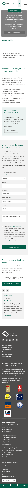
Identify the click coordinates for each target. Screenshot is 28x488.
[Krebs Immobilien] (7, 4)
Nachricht (5, 213)
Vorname (5, 182)
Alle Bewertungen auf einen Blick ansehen (14, 277)
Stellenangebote (6, 349)
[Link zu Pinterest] (10, 466)
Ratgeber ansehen (7, 352)
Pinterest (13, 340)
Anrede (4, 175)
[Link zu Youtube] (12, 466)
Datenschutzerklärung (15, 226)
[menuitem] (24, 3)
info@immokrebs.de (9, 241)
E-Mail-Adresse (6, 197)
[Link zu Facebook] (3, 466)
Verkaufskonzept (6, 356)
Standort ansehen (6, 431)
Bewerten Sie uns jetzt (11, 284)
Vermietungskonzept (7, 354)
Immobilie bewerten (7, 345)
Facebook (3, 340)
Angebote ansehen (7, 347)
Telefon (4, 205)
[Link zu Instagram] (5, 466)
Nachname (5, 190)
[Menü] (24, 3)
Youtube (17, 340)
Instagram (6, 340)
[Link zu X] (8, 466)
